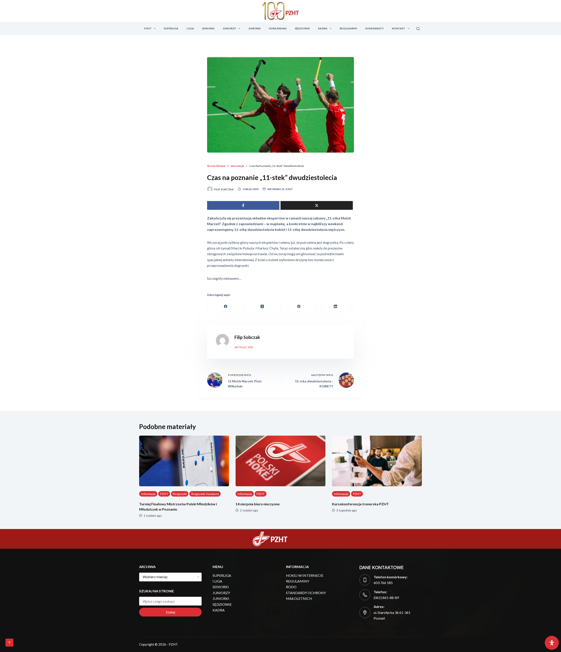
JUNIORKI (254, 28)
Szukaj (170, 612)
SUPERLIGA (171, 28)
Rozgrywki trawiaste (205, 494)
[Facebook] (225, 306)
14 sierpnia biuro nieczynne (258, 504)
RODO (291, 587)
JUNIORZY (229, 28)
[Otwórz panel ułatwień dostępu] (552, 643)
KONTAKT (398, 28)
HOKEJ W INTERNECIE (304, 575)
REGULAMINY (348, 28)
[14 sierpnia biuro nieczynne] (280, 461)
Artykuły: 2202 (243, 347)
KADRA (322, 28)
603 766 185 (383, 583)
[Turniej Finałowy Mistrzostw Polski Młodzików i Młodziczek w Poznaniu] (184, 461)
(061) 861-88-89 (386, 597)
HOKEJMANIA (278, 28)
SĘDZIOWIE (302, 28)
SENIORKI (208, 28)
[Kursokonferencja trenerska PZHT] (377, 461)
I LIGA (190, 28)
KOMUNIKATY (374, 28)
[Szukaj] (418, 28)
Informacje (275, 189)
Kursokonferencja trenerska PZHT (360, 504)
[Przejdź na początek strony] (9, 643)
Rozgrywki (180, 494)
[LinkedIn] (335, 306)
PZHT (148, 28)
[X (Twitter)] (262, 306)
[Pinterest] (299, 306)
